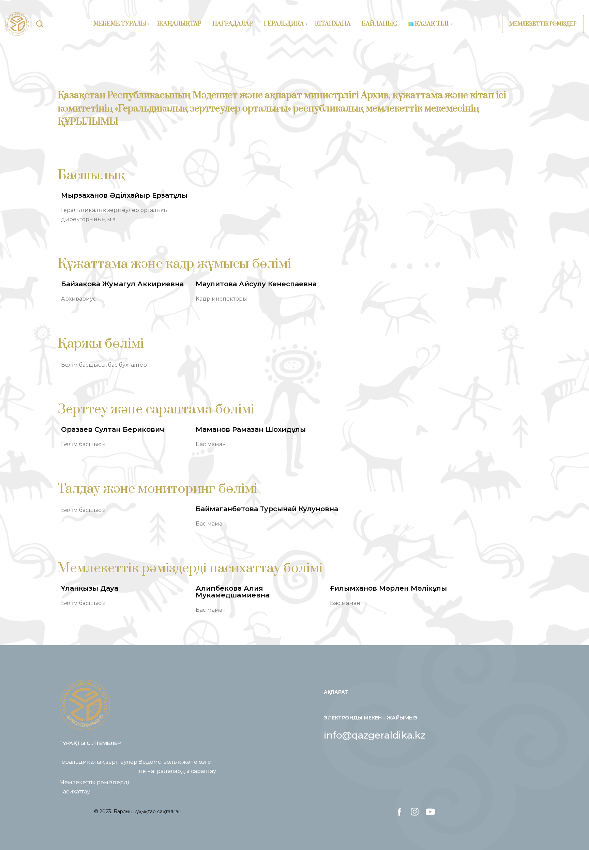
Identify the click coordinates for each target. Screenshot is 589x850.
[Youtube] (430, 811)
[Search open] (39, 24)
